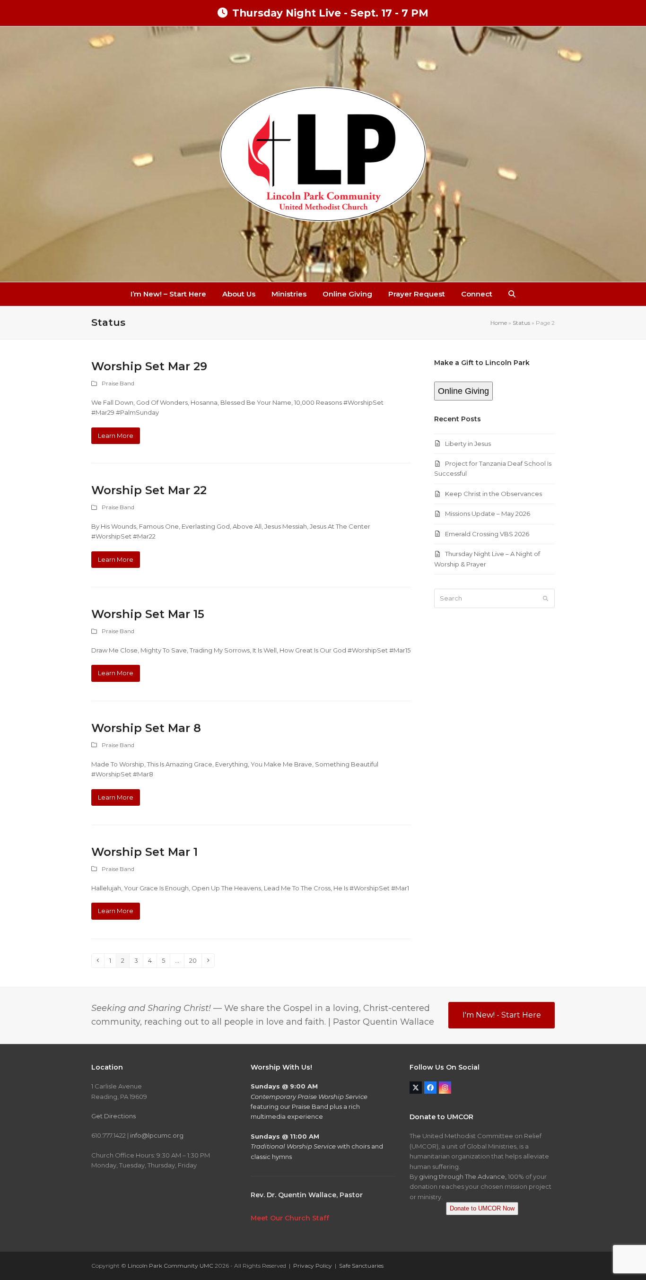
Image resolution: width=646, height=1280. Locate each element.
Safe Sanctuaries (361, 1265)
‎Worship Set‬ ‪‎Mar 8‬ (146, 728)
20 (195, 960)
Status (521, 322)
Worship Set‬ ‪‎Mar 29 (149, 366)
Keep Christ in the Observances (493, 493)
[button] (512, 294)
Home (498, 322)
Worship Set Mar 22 (149, 490)
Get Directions (113, 1116)
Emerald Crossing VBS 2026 (487, 534)
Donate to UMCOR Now (482, 1208)
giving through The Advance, (462, 1176)
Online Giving (463, 391)
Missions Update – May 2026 (487, 513)
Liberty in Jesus (468, 443)
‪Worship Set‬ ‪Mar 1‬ (144, 852)
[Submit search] (545, 598)
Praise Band (118, 383)
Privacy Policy (312, 1265)
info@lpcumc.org (156, 1135)
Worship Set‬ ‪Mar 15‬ (147, 614)
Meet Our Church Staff (290, 1218)
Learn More (115, 435)
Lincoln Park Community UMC (170, 1265)
